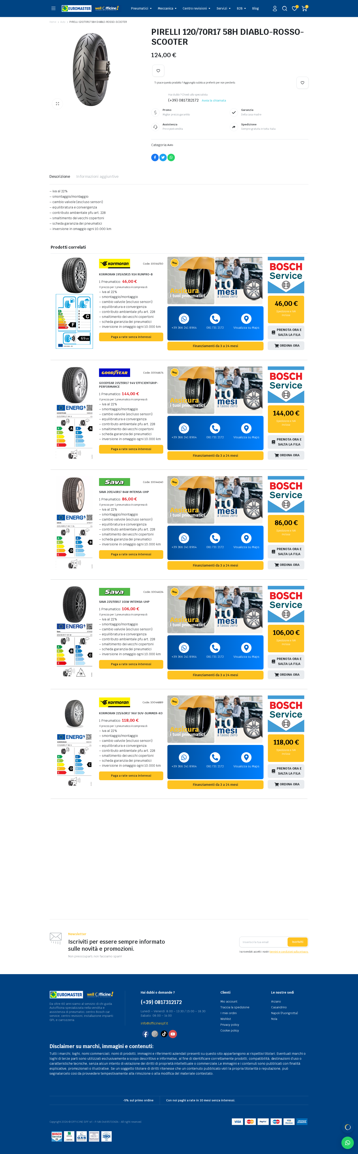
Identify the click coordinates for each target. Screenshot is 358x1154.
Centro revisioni (195, 8)
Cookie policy (229, 1030)
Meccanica (165, 8)
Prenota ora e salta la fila (289, 332)
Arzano (276, 1001)
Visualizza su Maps (246, 327)
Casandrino (279, 1007)
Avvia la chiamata (214, 100)
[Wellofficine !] (92, 8)
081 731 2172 (215, 327)
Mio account (228, 1001)
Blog (255, 8)
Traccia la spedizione (234, 1007)
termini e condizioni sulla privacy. (289, 951)
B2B (240, 8)
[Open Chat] (347, 1127)
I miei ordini (228, 1013)
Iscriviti (297, 942)
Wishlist (225, 1019)
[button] (57, 104)
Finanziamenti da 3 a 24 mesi (215, 346)
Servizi (221, 8)
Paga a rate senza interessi (131, 337)
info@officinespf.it (154, 1023)
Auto (62, 22)
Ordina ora (290, 345)
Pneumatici (139, 8)
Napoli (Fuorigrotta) (284, 1013)
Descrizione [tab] (60, 176)
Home (53, 22)
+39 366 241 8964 (184, 327)
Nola (274, 1019)
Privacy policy (229, 1025)
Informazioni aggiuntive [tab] (97, 176)
